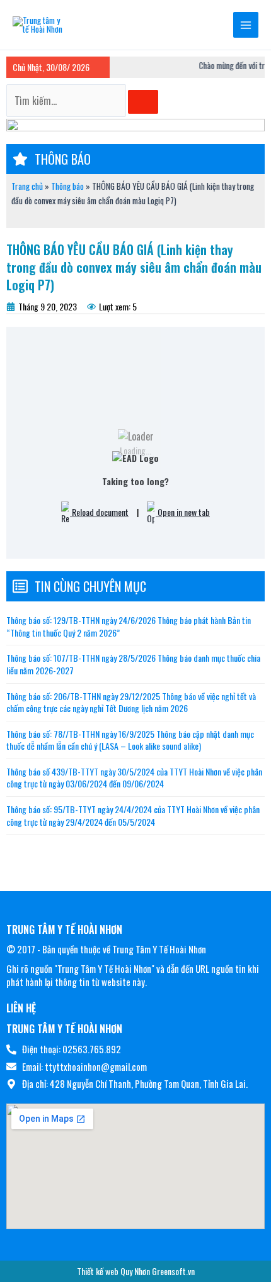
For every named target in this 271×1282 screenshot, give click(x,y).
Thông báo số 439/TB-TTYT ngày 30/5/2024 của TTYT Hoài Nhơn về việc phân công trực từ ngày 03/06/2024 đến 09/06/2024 (134, 778)
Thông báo (67, 186)
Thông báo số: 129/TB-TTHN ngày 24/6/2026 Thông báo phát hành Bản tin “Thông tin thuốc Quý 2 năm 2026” (128, 626)
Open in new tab (183, 511)
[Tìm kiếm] (143, 102)
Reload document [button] (99, 511)
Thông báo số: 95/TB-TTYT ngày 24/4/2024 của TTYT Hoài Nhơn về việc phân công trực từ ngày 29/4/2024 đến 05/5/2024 (133, 815)
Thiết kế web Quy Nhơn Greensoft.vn (136, 1271)
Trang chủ (27, 186)
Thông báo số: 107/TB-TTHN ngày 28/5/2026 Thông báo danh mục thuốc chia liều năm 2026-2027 (133, 664)
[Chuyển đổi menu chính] (246, 25)
